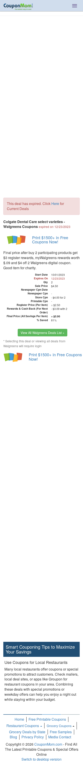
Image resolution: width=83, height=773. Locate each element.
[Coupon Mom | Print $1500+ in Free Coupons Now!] (16, 239)
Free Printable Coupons (47, 719)
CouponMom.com (48, 744)
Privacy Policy (32, 736)
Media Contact (59, 736)
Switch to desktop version (41, 759)
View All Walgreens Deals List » (42, 332)
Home (19, 719)
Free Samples (61, 731)
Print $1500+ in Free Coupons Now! (50, 240)
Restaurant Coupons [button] (23, 725)
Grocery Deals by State (27, 731)
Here (55, 203)
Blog (13, 736)
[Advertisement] (41, 59)
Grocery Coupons (59, 726)
